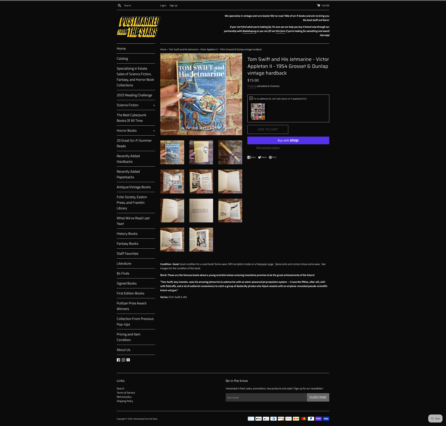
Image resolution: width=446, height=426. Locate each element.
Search (120, 388)
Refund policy (124, 397)
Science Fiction (136, 105)
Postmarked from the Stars (145, 418)
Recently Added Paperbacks (128, 174)
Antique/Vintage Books (134, 187)
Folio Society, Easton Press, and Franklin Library (132, 202)
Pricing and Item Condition (128, 336)
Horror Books (136, 130)
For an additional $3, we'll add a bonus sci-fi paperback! (280, 98)
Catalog (122, 58)
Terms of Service (126, 393)
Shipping (251, 86)
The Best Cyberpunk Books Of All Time (131, 117)
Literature (124, 263)
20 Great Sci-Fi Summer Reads (134, 143)
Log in (163, 5)
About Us (123, 349)
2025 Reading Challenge (134, 95)
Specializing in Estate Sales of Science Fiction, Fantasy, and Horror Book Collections (135, 77)
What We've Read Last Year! (133, 220)
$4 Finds (123, 273)
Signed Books (127, 283)
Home (121, 48)
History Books (127, 233)
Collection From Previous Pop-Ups (135, 321)
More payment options (268, 147)
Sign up (173, 5)
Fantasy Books (127, 243)
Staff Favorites (127, 253)
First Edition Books (130, 293)
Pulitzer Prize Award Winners (131, 305)
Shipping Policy (125, 401)
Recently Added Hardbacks (128, 158)
